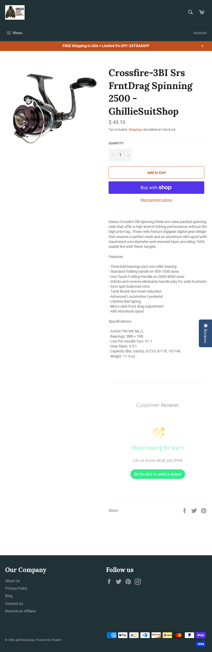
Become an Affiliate (20, 611)
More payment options (156, 200)
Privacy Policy (16, 588)
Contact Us (14, 604)
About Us (12, 581)
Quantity (116, 143)
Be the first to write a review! (157, 474)
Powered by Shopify (48, 640)
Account (200, 33)
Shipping (134, 129)
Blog (8, 596)
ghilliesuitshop (25, 640)
